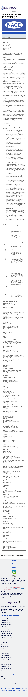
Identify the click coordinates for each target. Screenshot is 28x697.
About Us (14, 564)
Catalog (14, 567)
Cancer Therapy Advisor (6, 618)
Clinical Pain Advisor (5, 622)
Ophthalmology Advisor (6, 651)
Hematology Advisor (5, 631)
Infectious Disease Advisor (7, 633)
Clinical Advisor (4, 620)
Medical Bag (4, 642)
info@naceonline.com (15, 691)
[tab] (14, 33)
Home (14, 560)
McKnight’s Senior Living (6, 640)
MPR (2, 644)
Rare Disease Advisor (6, 659)
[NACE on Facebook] (22, 558)
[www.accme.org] (14, 574)
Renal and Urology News (6, 662)
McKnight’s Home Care (6, 635)
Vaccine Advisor (4, 670)
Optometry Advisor (5, 653)
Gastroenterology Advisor (7, 629)
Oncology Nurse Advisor (6, 648)
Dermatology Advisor (6, 624)
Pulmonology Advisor (6, 657)
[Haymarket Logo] (14, 603)
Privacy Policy (13, 610)
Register (19, 4)
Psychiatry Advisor (5, 655)
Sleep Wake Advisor (5, 666)
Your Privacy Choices (14, 683)
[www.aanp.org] (14, 588)
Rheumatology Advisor (6, 664)
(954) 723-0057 (22, 690)
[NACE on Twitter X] (25, 558)
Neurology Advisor (5, 646)
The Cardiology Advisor (6, 668)
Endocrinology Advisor (6, 626)
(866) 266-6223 (12, 690)
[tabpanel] (14, 294)
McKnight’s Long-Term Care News (8, 637)
